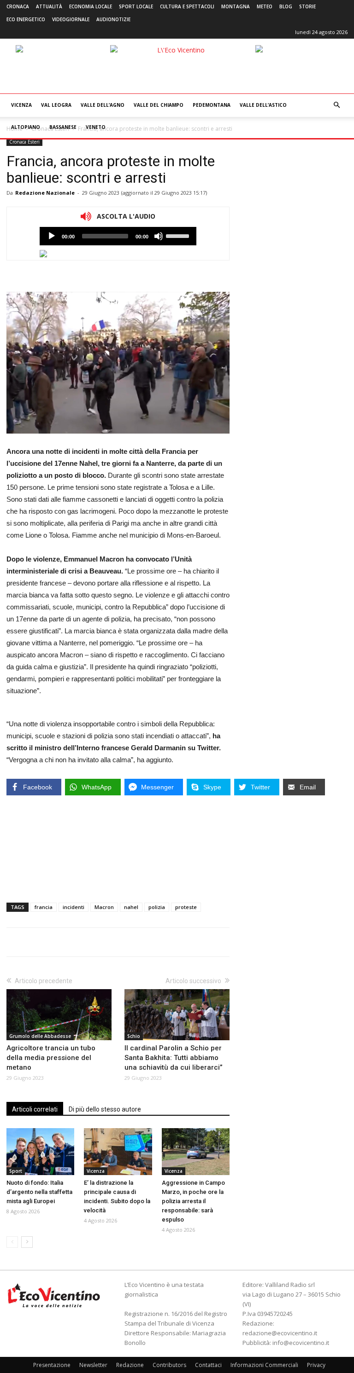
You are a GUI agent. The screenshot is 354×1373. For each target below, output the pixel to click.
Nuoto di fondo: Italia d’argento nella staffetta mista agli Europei (39, 1192)
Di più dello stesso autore (105, 1109)
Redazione (130, 1365)
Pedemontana (211, 105)
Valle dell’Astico (263, 105)
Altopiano (25, 127)
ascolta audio (51, 236)
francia (44, 907)
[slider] (179, 235)
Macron (104, 907)
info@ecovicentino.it (300, 1342)
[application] (118, 236)
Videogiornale (70, 19)
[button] (336, 105)
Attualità (49, 6)
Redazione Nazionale (45, 192)
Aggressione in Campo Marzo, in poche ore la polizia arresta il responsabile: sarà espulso (193, 1201)
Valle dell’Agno (102, 105)
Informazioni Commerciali (264, 1365)
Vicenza (21, 105)
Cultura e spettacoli (187, 6)
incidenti (73, 907)
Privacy (316, 1365)
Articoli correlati (35, 1109)
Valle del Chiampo (158, 105)
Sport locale (136, 6)
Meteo (264, 6)
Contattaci (208, 1365)
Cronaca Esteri (24, 142)
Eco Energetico (25, 19)
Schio (133, 1036)
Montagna (235, 6)
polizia (156, 907)
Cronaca (17, 6)
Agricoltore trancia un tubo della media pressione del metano (50, 1058)
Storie (307, 6)
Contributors (169, 1365)
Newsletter (93, 1365)
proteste (186, 907)
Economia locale (90, 6)
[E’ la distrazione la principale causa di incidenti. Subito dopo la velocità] (118, 1151)
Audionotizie (113, 19)
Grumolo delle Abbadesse (40, 1036)
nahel (131, 907)
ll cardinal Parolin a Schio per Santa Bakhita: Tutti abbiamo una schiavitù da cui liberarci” (173, 1058)
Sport (15, 1171)
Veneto (96, 127)
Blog (285, 6)
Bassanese (63, 127)
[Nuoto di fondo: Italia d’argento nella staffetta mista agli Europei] (40, 1151)
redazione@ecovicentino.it (279, 1333)
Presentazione (52, 1365)
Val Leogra (56, 105)
